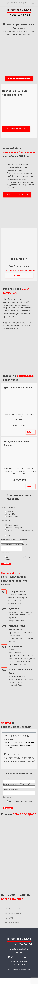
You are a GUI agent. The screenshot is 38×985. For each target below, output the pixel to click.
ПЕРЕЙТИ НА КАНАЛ (16, 129)
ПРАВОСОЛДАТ (19, 10)
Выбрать (30, 432)
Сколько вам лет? (9, 507)
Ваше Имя (8, 779)
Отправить (6, 564)
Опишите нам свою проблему (14, 545)
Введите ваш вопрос (12, 789)
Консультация (12, 525)
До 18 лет (10, 511)
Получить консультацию (19, 78)
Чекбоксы (6, 552)
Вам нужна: (6, 521)
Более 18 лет (11, 514)
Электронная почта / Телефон (14, 540)
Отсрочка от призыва (15, 528)
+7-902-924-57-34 (19, 15)
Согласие (7, 797)
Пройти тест (19, 275)
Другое (9, 535)
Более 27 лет (12, 517)
